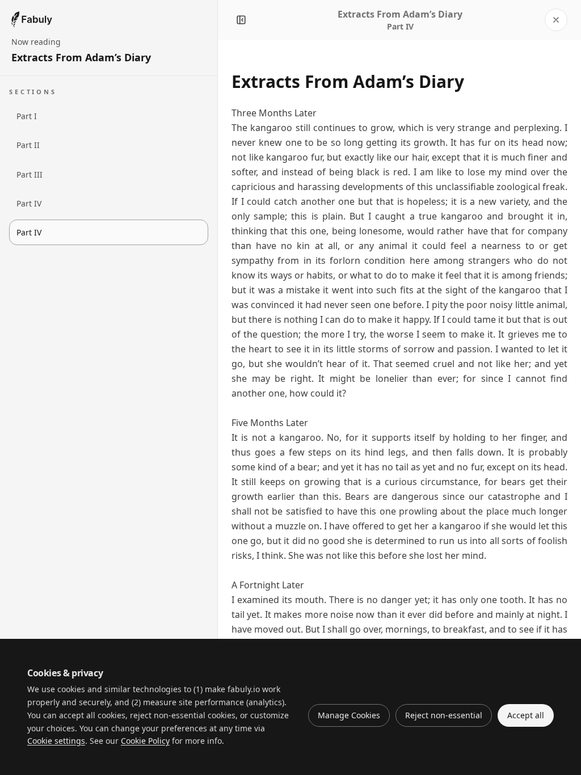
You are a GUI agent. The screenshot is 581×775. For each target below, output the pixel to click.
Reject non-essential (443, 715)
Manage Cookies (349, 715)
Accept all (525, 715)
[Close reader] (556, 20)
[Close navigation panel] (241, 20)
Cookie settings (56, 740)
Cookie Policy (145, 740)
